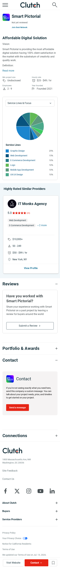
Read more (8, 70)
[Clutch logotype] (30, 5)
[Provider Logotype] (6, 17)
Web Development (18, 155)
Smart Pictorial (26, 16)
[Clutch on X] (17, 491)
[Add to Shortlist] (53, 562)
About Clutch (9, 502)
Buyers (6, 511)
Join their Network (19, 27)
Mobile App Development (22, 170)
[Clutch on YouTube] (40, 491)
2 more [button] (43, 225)
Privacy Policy (9, 533)
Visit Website (13, 562)
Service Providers (12, 519)
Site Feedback (10, 470)
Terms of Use (8, 549)
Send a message (17, 407)
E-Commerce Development (22, 160)
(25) (28, 213)
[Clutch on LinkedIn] (52, 491)
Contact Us (8, 479)
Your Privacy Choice (11, 538)
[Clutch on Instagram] (29, 491)
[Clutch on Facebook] (5, 491)
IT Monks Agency (32, 204)
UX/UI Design (16, 174)
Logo (12, 165)
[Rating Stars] (19, 213)
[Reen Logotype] (12, 203)
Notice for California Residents (16, 544)
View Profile (31, 268)
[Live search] (54, 5)
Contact (34, 562)
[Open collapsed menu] (5, 5)
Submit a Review (28, 325)
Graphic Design (17, 151)
